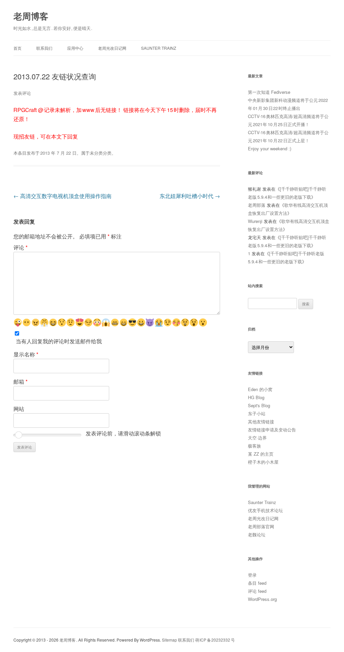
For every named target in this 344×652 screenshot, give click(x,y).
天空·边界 (257, 437)
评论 (20, 247)
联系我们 (44, 48)
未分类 (96, 153)
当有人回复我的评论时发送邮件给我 (59, 341)
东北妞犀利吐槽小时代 (190, 196)
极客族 (254, 446)
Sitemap (169, 640)
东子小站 (256, 413)
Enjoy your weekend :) (269, 148)
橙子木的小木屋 (263, 462)
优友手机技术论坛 (265, 510)
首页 (17, 48)
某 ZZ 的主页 (260, 454)
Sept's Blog (259, 405)
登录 (252, 575)
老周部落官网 (261, 526)
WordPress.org (262, 599)
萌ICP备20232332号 (215, 640)
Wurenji (255, 221)
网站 (18, 409)
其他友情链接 (261, 421)
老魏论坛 (256, 534)
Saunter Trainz (158, 48)
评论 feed (257, 591)
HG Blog (256, 397)
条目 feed (257, 583)
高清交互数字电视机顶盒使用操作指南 (62, 196)
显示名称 (25, 354)
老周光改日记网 (112, 48)
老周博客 (30, 16)
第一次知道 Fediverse (269, 92)
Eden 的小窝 (260, 389)
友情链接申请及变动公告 (272, 429)
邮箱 (20, 381)
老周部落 (256, 205)
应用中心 (75, 48)
